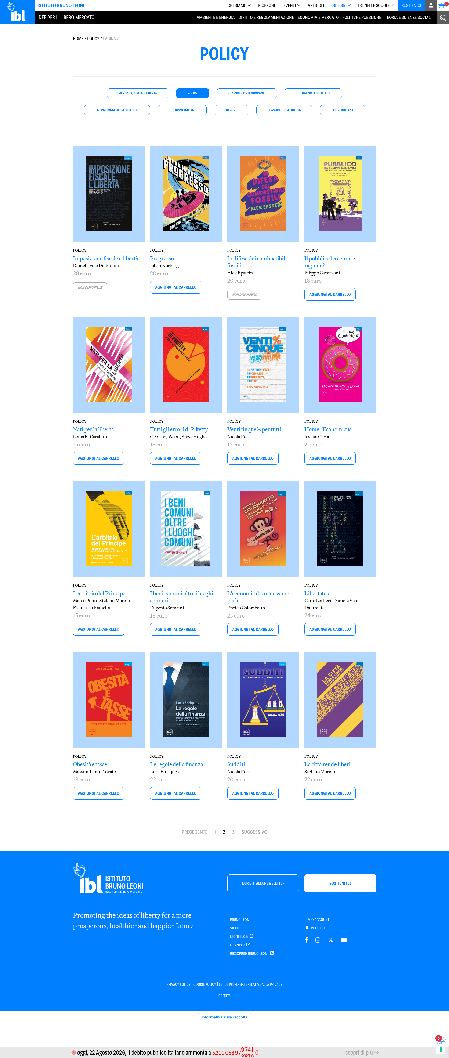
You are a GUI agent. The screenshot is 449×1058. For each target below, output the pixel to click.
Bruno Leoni (240, 919)
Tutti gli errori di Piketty (179, 429)
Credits (224, 996)
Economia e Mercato (318, 17)
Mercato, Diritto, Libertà (138, 93)
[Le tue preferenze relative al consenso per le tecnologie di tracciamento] (440, 1049)
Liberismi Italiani (182, 110)
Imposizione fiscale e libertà (105, 258)
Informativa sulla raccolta (224, 1017)
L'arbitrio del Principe (99, 593)
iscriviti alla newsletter (263, 883)
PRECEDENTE (194, 832)
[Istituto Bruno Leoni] (19, 11)
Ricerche (267, 5)
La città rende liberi (327, 764)
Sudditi (236, 764)
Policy (93, 39)
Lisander (237, 945)
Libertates (316, 593)
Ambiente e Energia (216, 17)
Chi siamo (237, 5)
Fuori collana (343, 110)
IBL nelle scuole (374, 5)
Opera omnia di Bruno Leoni (117, 110)
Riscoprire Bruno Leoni (249, 953)
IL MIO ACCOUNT (316, 919)
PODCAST (317, 928)
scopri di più (359, 1052)
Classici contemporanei (246, 93)
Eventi (289, 5)
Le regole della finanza (176, 764)
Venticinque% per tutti (254, 429)
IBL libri (339, 5)
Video (234, 928)
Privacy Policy (179, 984)
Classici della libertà (284, 110)
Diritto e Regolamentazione (266, 17)
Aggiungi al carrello (175, 287)
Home (78, 39)
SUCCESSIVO (254, 832)
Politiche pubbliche (361, 17)
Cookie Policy (204, 984)
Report (231, 110)
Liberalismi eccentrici (313, 93)
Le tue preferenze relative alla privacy (250, 984)
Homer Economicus (327, 429)
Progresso (162, 258)
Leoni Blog (239, 936)
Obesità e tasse (90, 764)
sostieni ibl (340, 883)
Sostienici (411, 5)
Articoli (316, 5)
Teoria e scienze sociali (408, 17)
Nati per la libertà (93, 429)
